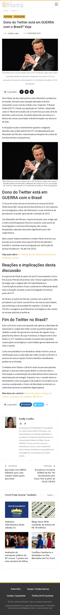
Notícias (8, 17)
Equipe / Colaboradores (38, 589)
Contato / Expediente (16, 596)
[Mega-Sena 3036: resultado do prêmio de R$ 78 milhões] (43, 510)
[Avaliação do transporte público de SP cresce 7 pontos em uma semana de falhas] (16, 540)
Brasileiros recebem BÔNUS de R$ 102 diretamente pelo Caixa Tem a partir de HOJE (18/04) (44, 476)
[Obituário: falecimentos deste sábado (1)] (16, 510)
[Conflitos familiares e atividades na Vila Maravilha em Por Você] (43, 540)
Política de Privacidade (42, 596)
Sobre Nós (16, 589)
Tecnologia (19, 17)
